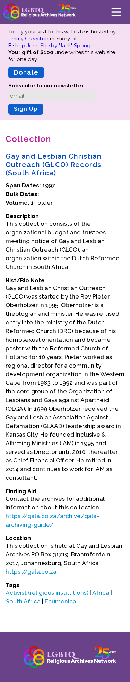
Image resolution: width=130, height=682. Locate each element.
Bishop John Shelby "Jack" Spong (49, 45)
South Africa (23, 601)
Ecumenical (61, 601)
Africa (100, 592)
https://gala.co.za (31, 571)
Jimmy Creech (25, 39)
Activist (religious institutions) (47, 592)
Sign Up (25, 109)
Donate (26, 72)
